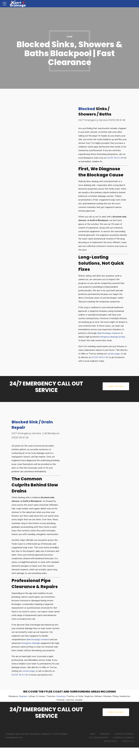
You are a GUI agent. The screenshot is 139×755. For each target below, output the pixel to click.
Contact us (128, 741)
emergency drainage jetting (112, 336)
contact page (113, 353)
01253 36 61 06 (115, 157)
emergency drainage (30, 643)
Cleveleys (61, 696)
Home (69, 36)
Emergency (105, 734)
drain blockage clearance (108, 333)
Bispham (23, 696)
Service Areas (110, 741)
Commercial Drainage (123, 737)
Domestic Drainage (124, 734)
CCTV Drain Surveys (98, 737)
